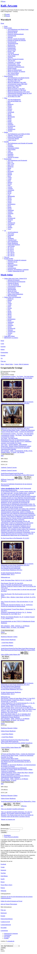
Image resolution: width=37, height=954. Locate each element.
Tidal (5, 650)
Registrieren (7, 835)
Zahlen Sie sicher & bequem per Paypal (11, 901)
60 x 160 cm (11, 255)
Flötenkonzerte (12, 46)
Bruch (9, 176)
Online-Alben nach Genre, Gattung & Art (15, 278)
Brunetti (10, 174)
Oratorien (10, 57)
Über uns (6, 257)
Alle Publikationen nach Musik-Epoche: (18, 77)
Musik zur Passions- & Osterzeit (16, 71)
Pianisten (10, 145)
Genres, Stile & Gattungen (21, 364)
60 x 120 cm (11, 252)
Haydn (9, 113)
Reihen (6, 132)
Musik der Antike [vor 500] (15, 79)
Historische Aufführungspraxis (16, 67)
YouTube (3, 873)
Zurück (3, 951)
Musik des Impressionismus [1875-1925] (19, 92)
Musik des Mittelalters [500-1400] (17, 82)
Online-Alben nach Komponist (12, 297)
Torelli (9, 221)
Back (2, 949)
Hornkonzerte (11, 45)
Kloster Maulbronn (13, 243)
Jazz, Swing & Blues (13, 73)
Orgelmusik (11, 53)
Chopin (10, 107)
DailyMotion (4, 876)
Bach (9, 102)
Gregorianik (11, 112)
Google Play (16, 473)
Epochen (3, 346)
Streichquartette (12, 49)
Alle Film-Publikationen (14, 99)
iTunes (15, 650)
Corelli (9, 179)
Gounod (10, 187)
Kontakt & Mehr (8, 258)
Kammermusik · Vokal (14, 63)
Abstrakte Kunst (12, 240)
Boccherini (11, 171)
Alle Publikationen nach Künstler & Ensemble (20, 143)
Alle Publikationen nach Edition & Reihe (19, 134)
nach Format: (11, 246)
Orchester (10, 152)
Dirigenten (10, 155)
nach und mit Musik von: (14, 101)
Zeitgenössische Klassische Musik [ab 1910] (20, 93)
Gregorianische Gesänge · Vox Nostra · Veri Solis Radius (16, 378)
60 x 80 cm (11, 251)
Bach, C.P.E (11, 163)
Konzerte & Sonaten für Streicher (17, 40)
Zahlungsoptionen (12, 265)
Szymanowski (11, 126)
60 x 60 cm (11, 249)
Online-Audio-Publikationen (15, 294)
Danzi (9, 180)
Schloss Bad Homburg (14, 244)
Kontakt (3, 916)
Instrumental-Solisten (13, 148)
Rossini (10, 208)
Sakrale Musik (11, 56)
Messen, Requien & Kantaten (16, 59)
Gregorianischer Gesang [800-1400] (17, 84)
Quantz (10, 120)
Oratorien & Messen (13, 283)
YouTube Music (17, 648)
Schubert (10, 123)
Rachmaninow (11, 204)
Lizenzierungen (12, 268)
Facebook (3, 864)
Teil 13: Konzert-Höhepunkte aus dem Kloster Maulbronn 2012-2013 (17, 427)
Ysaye (9, 229)
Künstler (6, 141)
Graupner (10, 188)
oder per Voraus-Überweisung (9, 904)
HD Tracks (26, 743)
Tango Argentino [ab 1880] (15, 95)
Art (5, 230)
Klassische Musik (12, 32)
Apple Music (25, 648)
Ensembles (10, 154)
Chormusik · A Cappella (14, 62)
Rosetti (9, 121)
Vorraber (10, 130)
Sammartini (11, 210)
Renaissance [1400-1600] (14, 85)
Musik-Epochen (8, 76)
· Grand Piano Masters (7, 642)
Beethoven (10, 104)
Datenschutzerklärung (7, 919)
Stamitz (10, 216)
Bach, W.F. (11, 165)
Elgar (9, 185)
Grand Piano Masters (13, 138)
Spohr (9, 215)
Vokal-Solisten (11, 149)
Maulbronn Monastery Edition (9, 636)
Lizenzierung (4, 930)
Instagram (3, 870)
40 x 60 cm (11, 247)
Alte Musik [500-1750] (14, 81)
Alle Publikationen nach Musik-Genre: (18, 29)
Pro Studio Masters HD (13, 654)
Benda (9, 168)
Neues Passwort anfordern (11, 837)
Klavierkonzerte (12, 42)
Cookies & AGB (5, 921)
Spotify (3, 473)
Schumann (10, 124)
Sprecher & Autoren (13, 157)
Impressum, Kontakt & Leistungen (17, 260)
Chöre (9, 151)
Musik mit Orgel (12, 291)
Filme (5, 98)
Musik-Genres (8, 28)
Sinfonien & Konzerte (14, 280)
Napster (11, 473)
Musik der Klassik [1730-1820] (16, 88)
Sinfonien (10, 37)
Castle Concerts (12, 140)
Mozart (9, 118)
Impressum (11, 263)
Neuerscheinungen (13, 31)
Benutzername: (5, 828)
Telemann (10, 127)
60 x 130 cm (11, 254)
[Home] (3, 1)
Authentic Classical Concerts (15, 135)
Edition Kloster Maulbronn (15, 137)
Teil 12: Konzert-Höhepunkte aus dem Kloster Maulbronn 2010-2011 (17, 402)
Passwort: (4, 830)
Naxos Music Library (6, 885)
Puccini (10, 199)
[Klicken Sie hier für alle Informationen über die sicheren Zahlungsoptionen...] (18, 898)
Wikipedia (3, 890)
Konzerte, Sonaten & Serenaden (16, 39)
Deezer (7, 473)
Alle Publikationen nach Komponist (17, 160)
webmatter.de (10, 941)
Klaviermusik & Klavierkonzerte (16, 281)
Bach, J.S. (10, 162)
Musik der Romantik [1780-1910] (17, 90)
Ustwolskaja (11, 224)
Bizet (9, 169)
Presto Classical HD (8, 479)
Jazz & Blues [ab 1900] (14, 96)
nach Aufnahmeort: (13, 241)
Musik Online (7, 275)
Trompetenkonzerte (13, 43)
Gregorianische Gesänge (14, 286)
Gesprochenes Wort (13, 74)
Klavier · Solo (11, 51)
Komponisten (7, 159)
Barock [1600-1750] (13, 87)
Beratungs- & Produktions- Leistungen (18, 269)
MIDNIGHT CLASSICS (11, 337)
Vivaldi (10, 226)
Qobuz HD (25, 475)
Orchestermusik (12, 35)
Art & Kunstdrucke (13, 232)
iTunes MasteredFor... (16, 475)
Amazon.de (7, 475)
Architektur (11, 238)
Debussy (10, 109)
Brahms (10, 106)
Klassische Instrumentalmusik (16, 34)
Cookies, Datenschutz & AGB (16, 271)
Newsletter (10, 266)
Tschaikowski (11, 222)
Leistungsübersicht (6, 924)
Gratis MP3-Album (9, 336)
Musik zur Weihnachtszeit (15, 70)
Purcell (9, 201)
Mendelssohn (11, 116)
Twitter (3, 867)
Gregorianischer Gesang (14, 65)
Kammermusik (12, 48)
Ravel (9, 205)
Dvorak (10, 110)
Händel (10, 115)
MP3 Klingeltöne (12, 295)
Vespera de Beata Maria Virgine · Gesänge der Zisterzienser (17, 431)
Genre (2, 343)
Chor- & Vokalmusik (13, 54)
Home (2, 23)
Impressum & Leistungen (11, 933)
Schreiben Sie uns (12, 261)
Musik (9, 237)
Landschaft (11, 235)
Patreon (3, 888)
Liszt (9, 194)
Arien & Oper (11, 60)
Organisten (11, 146)
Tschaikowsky (11, 129)
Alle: (2, 946)
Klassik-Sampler (12, 68)
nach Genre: (11, 233)
